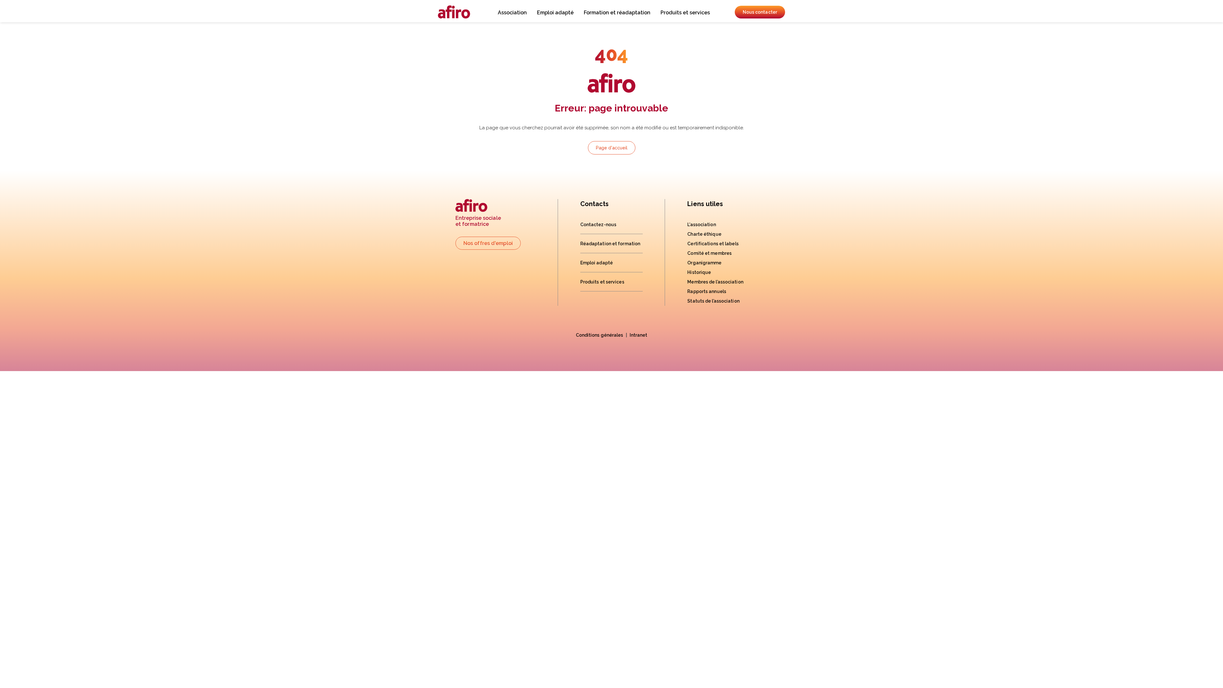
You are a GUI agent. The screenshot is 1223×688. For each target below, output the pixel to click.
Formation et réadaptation (617, 13)
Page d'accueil (611, 147)
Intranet (638, 335)
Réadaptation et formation (610, 243)
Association (512, 13)
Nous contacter (760, 12)
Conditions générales (599, 335)
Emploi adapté (555, 13)
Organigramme (704, 262)
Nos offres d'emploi (488, 243)
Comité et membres (709, 253)
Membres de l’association (715, 281)
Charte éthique (704, 234)
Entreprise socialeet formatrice (478, 221)
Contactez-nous (598, 224)
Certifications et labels (712, 243)
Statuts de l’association (713, 301)
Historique (699, 272)
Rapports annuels (706, 291)
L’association (701, 224)
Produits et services (685, 13)
